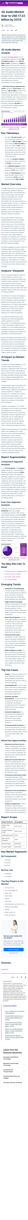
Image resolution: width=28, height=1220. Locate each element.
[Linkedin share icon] (12, 30)
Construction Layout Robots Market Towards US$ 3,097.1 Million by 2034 (13, 1024)
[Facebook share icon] (8, 30)
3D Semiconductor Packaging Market (16, 571)
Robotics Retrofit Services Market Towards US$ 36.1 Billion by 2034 (14, 1037)
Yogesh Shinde (8, 25)
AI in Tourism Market (11, 579)
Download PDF (13, 953)
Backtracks (4, 969)
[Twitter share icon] (16, 30)
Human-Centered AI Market (13, 574)
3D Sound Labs (9, 887)
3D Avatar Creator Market (12, 577)
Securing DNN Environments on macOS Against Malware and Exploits (14, 1017)
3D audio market (13, 57)
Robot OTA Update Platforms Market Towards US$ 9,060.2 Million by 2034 (14, 1030)
